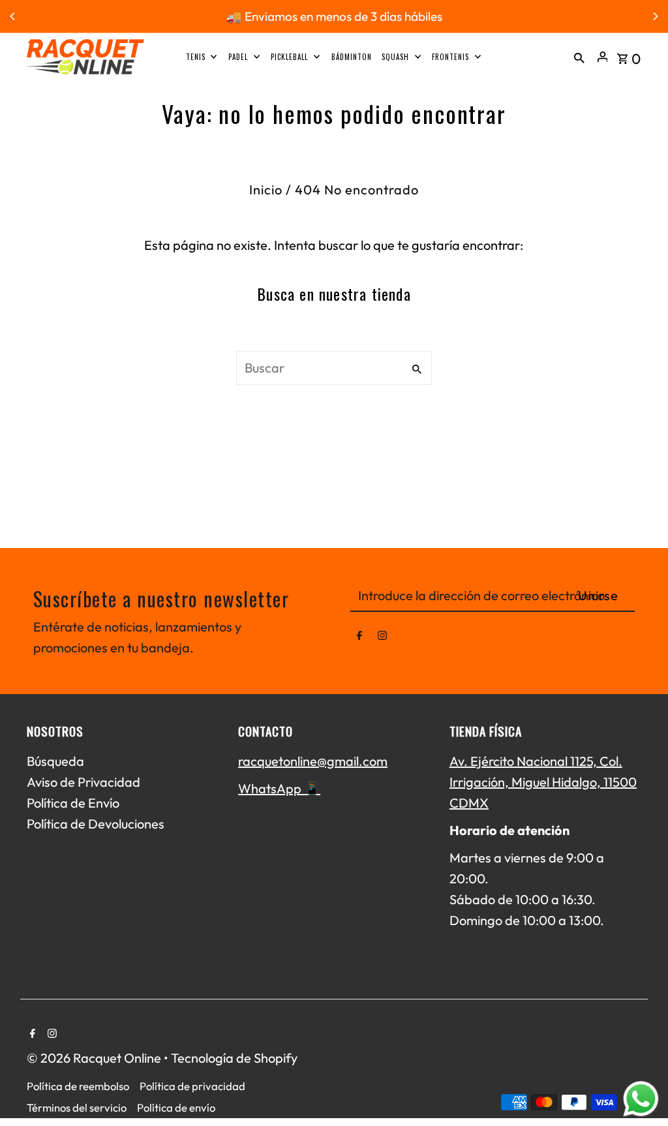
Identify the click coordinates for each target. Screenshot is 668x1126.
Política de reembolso (78, 1086)
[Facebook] (359, 638)
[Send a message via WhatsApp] (640, 1098)
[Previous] (13, 16)
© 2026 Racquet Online (95, 1058)
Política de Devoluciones (95, 823)
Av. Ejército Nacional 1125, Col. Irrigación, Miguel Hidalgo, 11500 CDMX (543, 782)
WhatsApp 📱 (279, 788)
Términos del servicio (77, 1107)
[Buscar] (579, 56)
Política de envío (176, 1107)
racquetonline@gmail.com (312, 761)
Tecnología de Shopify (234, 1058)
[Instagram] (382, 638)
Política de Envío (73, 803)
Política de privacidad (192, 1086)
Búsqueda (55, 761)
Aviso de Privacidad (83, 782)
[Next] (655, 16)
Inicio (265, 189)
